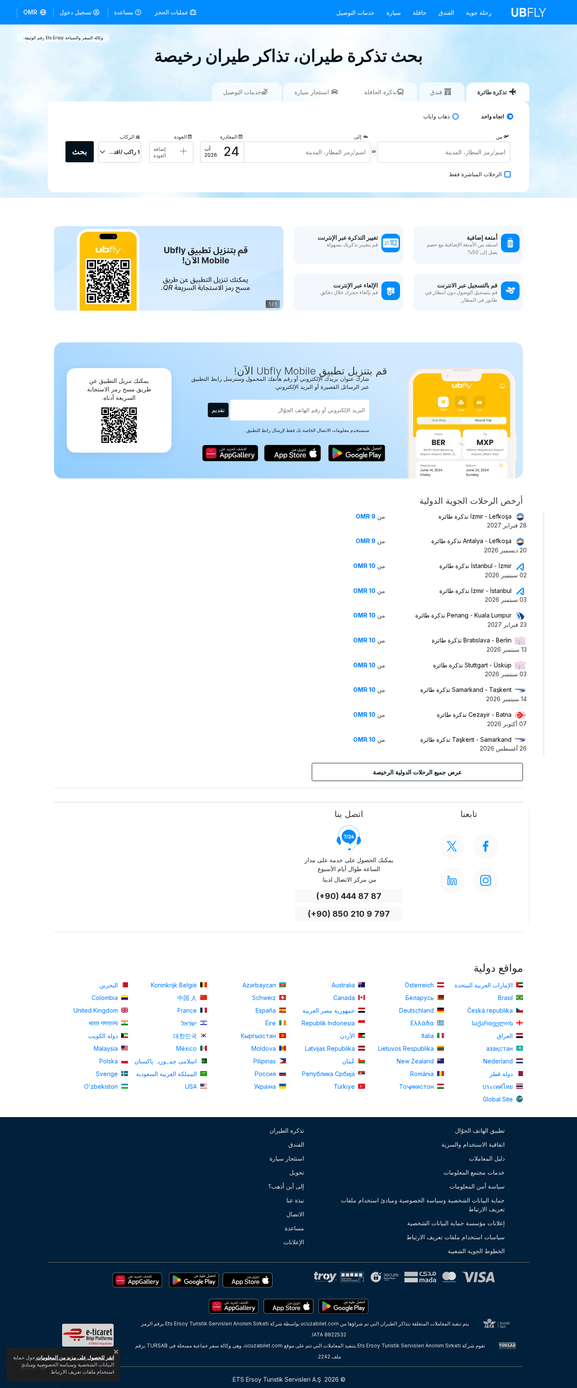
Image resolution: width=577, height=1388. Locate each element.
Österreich (420, 985)
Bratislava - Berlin (472, 640)
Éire (271, 1023)
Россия (266, 1073)
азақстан (500, 1048)
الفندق (446, 12)
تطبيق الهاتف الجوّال (480, 1130)
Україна (266, 1086)
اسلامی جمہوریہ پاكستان (166, 1061)
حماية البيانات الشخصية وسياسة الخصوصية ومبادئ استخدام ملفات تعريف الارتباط (423, 1205)
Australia (344, 985)
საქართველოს (493, 1023)
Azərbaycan (260, 985)
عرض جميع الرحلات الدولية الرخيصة (417, 772)
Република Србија (329, 1073)
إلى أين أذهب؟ (286, 1186)
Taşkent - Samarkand (466, 739)
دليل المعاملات (487, 1158)
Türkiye (345, 1086)
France (188, 1010)
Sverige (108, 1073)
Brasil (506, 997)
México (187, 1048)
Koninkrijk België (175, 985)
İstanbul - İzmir (475, 565)
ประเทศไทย (498, 1086)
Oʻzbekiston (102, 1086)
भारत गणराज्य (104, 1023)
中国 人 (188, 997)
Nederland (498, 1061)
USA (192, 1086)
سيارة (393, 12)
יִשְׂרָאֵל (190, 1023)
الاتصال (295, 1214)
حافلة (420, 12)
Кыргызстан (259, 1035)
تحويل (296, 1172)
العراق (505, 1035)
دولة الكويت (104, 1035)
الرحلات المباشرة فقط (475, 174)
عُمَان (349, 1061)
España (267, 1010)
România (422, 1073)
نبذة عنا (295, 1200)
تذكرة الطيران (286, 1130)
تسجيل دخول (76, 12)
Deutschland (417, 1010)
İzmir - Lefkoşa (475, 516)
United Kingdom (96, 1010)
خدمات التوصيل (355, 12)
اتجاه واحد (492, 116)
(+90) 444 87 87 (348, 896)
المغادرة (228, 137)
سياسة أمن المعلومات (477, 1186)
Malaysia (107, 1048)
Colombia (106, 997)
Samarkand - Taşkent (466, 689)
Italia (428, 1035)
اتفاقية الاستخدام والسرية (473, 1144)
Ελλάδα (423, 1023)
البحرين (109, 985)
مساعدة (123, 12)
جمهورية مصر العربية (329, 1010)
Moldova (264, 1048)
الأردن (348, 1035)
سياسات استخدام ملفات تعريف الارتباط (455, 1236)
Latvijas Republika (331, 1048)
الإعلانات (293, 1242)
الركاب (127, 137)
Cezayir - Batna (474, 714)
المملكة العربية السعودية (167, 1073)
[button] (35, 12)
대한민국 (186, 1035)
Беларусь (420, 997)
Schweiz (265, 997)
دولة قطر (502, 1073)
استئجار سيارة (286, 1158)
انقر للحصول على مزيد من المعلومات (74, 1357)
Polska (109, 1061)
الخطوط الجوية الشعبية (476, 1250)
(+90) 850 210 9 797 (349, 914)
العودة (180, 137)
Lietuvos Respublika (406, 1048)
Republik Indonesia (329, 1023)
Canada (345, 997)
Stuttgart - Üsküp (472, 665)
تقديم (218, 409)
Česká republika (490, 1010)
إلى (357, 137)
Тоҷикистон (417, 1086)
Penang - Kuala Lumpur (463, 615)
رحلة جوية (479, 12)
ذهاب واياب (436, 116)
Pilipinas (265, 1061)
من (499, 137)
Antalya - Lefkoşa (471, 540)
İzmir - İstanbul (475, 590)
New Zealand (416, 1061)
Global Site (498, 1099)
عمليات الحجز (172, 12)
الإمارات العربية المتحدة (484, 985)
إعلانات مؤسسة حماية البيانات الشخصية (456, 1223)
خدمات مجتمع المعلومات (474, 1172)
